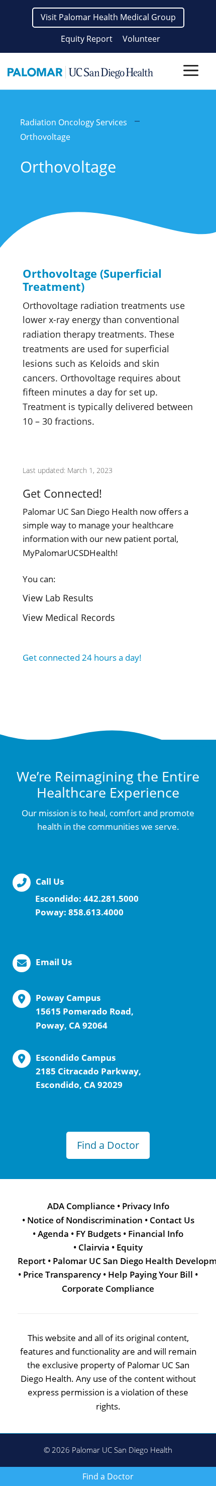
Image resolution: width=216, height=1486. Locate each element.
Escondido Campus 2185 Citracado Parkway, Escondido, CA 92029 (88, 1071)
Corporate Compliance (108, 1288)
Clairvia (94, 1247)
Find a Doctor (108, 1145)
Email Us (54, 962)
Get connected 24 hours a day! (82, 657)
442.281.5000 (111, 898)
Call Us (50, 881)
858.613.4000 (96, 912)
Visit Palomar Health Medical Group (108, 17)
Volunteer (141, 38)
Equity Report (87, 38)
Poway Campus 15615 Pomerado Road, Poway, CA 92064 (85, 1011)
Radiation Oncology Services (73, 122)
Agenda (53, 1233)
